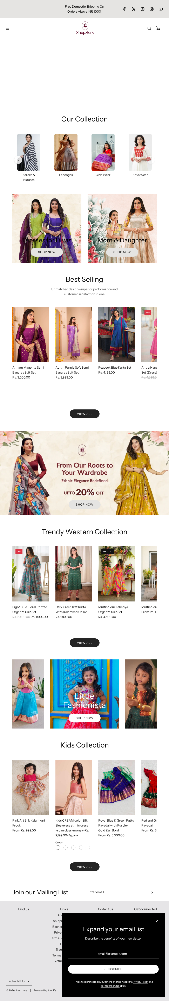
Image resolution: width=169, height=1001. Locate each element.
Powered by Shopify (45, 990)
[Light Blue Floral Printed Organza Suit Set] (30, 573)
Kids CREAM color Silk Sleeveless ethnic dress (71, 822)
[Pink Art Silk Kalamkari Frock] (30, 787)
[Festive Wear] (65, 152)
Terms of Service (110, 985)
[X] (133, 9)
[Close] (157, 920)
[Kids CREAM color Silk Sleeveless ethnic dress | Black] (73, 847)
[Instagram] (142, 9)
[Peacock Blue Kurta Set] (116, 334)
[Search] (149, 28)
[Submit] (152, 892)
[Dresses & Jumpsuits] (103, 152)
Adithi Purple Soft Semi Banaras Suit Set (72, 370)
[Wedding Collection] (28, 152)
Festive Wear (66, 175)
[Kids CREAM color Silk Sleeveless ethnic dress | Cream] (58, 847)
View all (84, 414)
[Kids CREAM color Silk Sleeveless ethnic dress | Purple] (65, 847)
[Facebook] (124, 9)
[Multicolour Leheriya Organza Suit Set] (116, 573)
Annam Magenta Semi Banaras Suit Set (28, 370)
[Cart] (158, 28)
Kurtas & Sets (140, 175)
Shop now (47, 252)
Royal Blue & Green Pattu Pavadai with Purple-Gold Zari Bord (116, 825)
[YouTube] (160, 9)
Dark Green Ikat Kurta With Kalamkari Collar (71, 609)
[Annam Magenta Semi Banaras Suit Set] (30, 334)
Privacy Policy (140, 981)
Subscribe (113, 969)
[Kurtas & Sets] (140, 152)
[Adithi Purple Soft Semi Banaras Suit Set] (73, 334)
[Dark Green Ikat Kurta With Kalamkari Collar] (73, 573)
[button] (151, 160)
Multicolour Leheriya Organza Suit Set (113, 609)
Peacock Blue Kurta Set (114, 367)
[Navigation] (7, 28)
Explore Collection (84, 96)
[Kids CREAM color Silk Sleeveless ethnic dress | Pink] (81, 847)
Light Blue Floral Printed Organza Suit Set (29, 609)
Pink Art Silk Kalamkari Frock (28, 822)
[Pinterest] (151, 9)
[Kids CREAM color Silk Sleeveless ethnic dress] (73, 787)
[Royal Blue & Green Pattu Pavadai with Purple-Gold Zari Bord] (116, 787)
